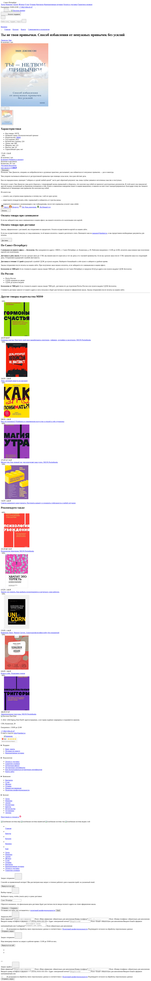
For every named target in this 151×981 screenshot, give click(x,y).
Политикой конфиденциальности (75, 929)
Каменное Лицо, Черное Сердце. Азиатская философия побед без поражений (30, 633)
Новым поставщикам (13, 788)
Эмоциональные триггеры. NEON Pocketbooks (18, 714)
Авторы (8, 813)
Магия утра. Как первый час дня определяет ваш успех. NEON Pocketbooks (29, 462)
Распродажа (9, 805)
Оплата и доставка (70, 4)
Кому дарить (10, 749)
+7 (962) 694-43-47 (26, 7)
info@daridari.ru (19, 733)
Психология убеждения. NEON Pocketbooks (17, 551)
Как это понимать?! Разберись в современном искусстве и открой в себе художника (32, 421)
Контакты (40, 4)
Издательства (10, 809)
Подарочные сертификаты (15, 768)
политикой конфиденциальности (42, 910)
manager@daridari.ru (99, 233)
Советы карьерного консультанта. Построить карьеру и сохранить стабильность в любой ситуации (38, 503)
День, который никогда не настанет (14, 381)
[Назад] (3, 17)
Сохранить (14, 908)
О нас (27, 4)
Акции (15, 4)
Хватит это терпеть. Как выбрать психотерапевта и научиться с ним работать (30, 592)
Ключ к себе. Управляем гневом (13, 673)
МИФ (18, 137)
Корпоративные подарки (53, 4)
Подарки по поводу (12, 751)
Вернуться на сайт (8, 945)
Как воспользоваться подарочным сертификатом (23, 770)
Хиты (3, 4)
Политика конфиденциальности (17, 790)
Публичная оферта (12, 766)
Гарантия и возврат (85, 4)
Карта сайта (9, 771)
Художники (9, 811)
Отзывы (33, 4)
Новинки (9, 4)
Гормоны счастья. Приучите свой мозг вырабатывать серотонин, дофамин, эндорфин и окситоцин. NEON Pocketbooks (46, 340)
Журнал (22, 4)
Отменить (5, 908)
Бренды (8, 807)
